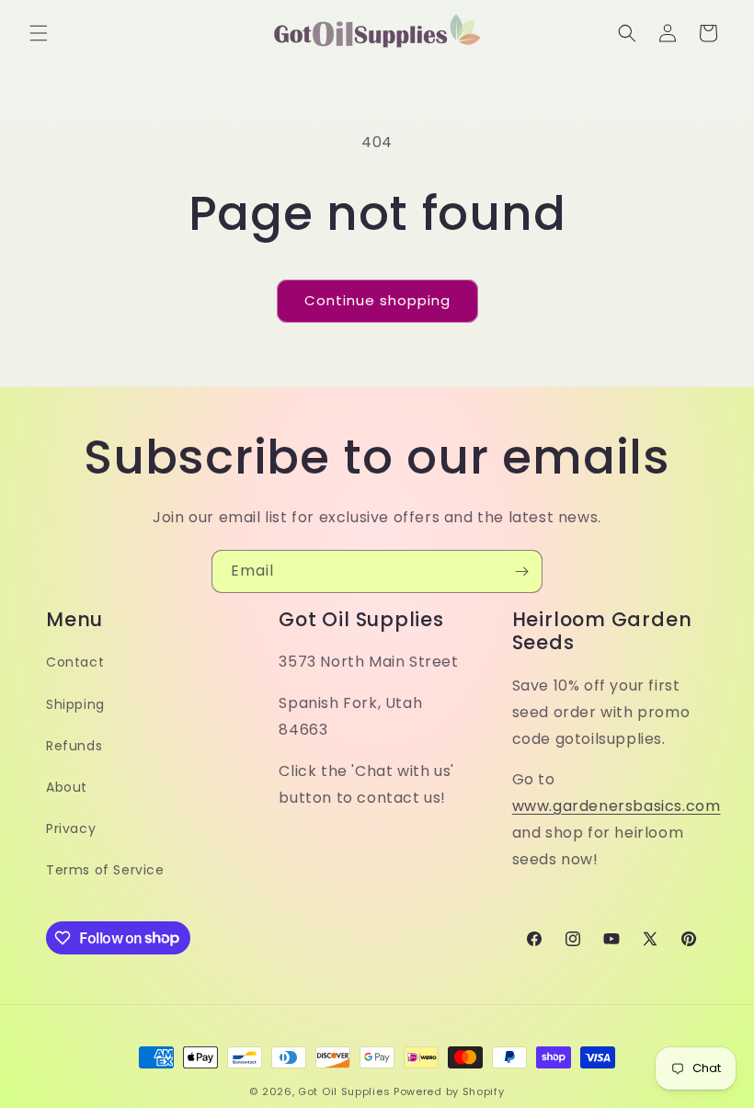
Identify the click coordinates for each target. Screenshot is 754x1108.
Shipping (75, 704)
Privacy (71, 828)
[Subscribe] (521, 571)
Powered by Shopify (449, 1091)
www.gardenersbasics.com (616, 806)
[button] (38, 33)
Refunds (74, 746)
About (66, 787)
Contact (75, 662)
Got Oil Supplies (344, 1091)
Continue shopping (377, 300)
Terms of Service (105, 870)
